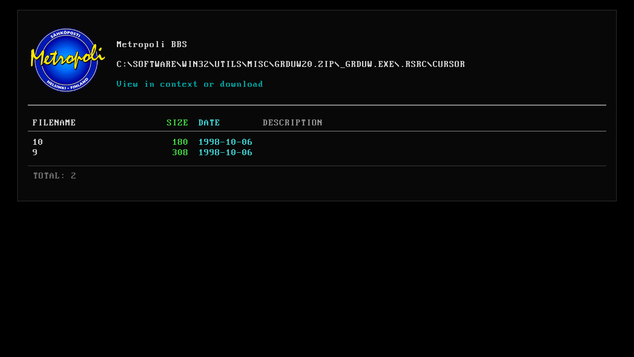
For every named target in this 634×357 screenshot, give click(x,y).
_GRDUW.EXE (367, 64)
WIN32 (196, 64)
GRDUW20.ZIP (305, 64)
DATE (209, 123)
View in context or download (190, 84)
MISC (258, 64)
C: (122, 64)
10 (38, 142)
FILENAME (54, 123)
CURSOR (449, 64)
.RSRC (413, 64)
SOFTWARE (155, 64)
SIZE (178, 123)
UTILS (228, 64)
